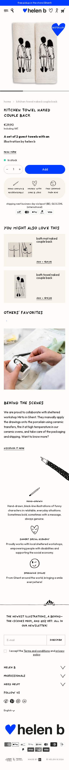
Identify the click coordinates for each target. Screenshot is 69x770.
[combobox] (10, 711)
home (7, 101)
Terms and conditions (37, 651)
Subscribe (56, 640)
